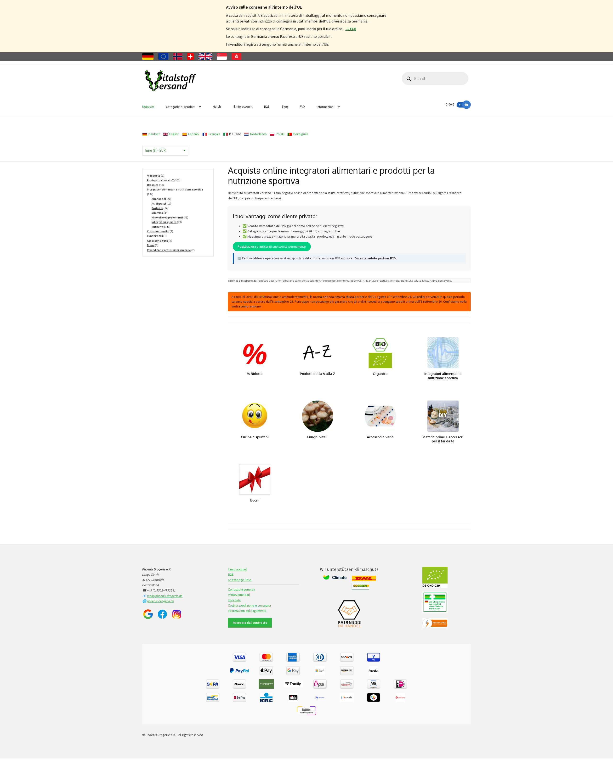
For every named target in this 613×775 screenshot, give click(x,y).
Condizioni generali (241, 589)
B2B (267, 107)
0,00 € (453, 104)
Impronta (234, 600)
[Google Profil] (148, 614)
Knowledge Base (239, 580)
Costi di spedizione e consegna (249, 605)
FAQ (302, 107)
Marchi (217, 107)
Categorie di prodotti (180, 107)
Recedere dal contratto (250, 623)
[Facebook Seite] (162, 614)
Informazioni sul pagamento (247, 611)
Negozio (148, 107)
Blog (285, 107)
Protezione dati (239, 595)
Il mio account (242, 107)
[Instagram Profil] (176, 614)
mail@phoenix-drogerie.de (164, 596)
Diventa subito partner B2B (375, 258)
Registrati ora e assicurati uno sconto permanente (272, 247)
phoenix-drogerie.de (160, 601)
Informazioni (325, 107)
